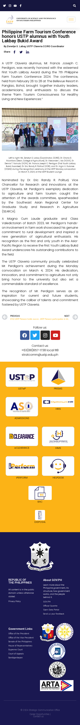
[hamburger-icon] (71, 19)
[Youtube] (55, 335)
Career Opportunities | (40, 714)
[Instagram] (45, 335)
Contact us (38, 716)
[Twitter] (35, 335)
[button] (74, 5)
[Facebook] (24, 335)
